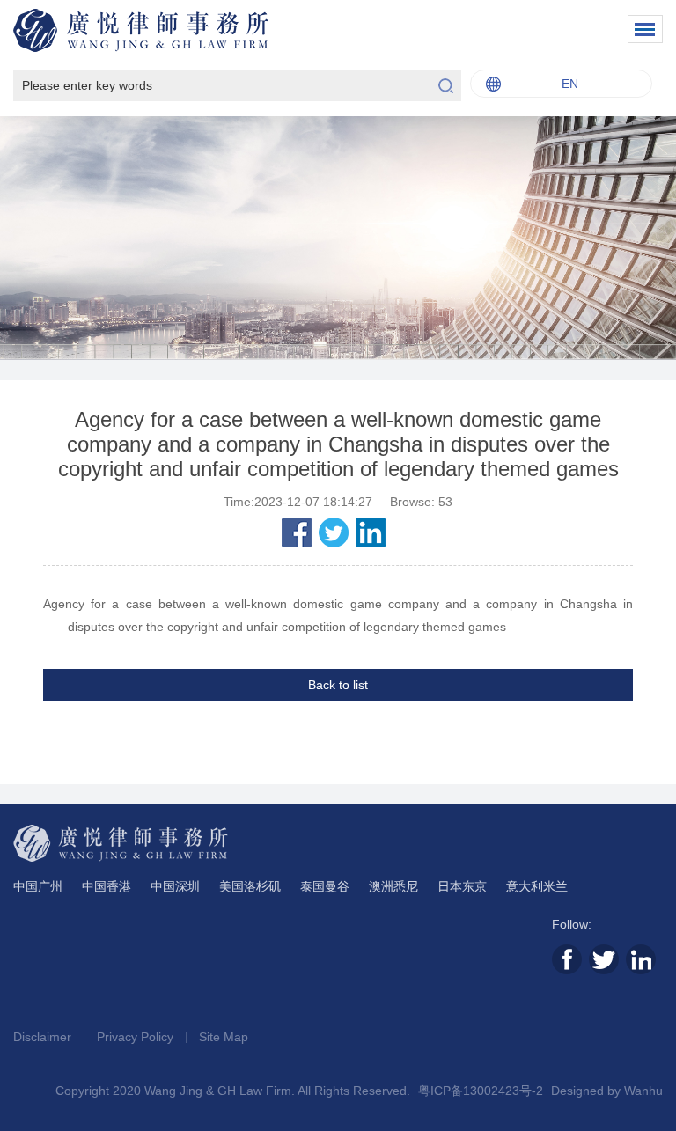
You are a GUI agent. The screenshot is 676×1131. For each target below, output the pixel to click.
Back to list (338, 685)
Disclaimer (44, 1037)
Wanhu (643, 1090)
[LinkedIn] (370, 532)
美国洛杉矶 (250, 886)
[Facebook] (296, 532)
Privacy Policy (137, 1037)
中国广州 (37, 886)
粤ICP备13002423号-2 (480, 1090)
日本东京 (462, 886)
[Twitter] (333, 532)
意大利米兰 (537, 886)
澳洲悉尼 (393, 886)
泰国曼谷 (324, 886)
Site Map (225, 1037)
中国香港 (106, 886)
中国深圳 (175, 886)
